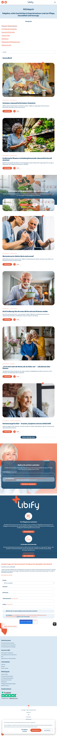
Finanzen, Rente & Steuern (9, 26)
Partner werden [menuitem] (4, 668)
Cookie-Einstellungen (2, 734)
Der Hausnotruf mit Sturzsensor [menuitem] (8, 645)
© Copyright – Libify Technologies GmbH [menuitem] (28, 710)
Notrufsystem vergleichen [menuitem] (7, 653)
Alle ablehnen (47, 730)
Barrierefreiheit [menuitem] (28, 719)
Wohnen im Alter (6, 45)
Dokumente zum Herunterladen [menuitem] (8, 658)
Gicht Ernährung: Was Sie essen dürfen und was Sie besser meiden (25, 311)
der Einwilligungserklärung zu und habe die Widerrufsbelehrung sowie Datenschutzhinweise (26, 615)
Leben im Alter (6, 35)
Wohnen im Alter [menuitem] (5, 685)
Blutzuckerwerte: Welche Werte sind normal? (18, 256)
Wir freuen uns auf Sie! (6, 575)
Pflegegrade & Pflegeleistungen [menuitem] (8, 683)
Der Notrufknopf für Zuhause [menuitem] (7, 643)
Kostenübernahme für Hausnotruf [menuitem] (9, 654)
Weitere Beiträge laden (28, 437)
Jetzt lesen (7, 111)
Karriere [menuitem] (3, 666)
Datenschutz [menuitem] (28, 717)
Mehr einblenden (28, 556)
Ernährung (13, 100)
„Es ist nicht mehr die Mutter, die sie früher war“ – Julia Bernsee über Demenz (26, 367)
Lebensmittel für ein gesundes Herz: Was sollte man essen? (28, 191)
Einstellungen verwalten (24, 730)
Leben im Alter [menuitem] (4, 674)
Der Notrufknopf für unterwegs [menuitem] (8, 646)
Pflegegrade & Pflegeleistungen (11, 42)
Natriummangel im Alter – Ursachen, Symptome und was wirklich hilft (27, 423)
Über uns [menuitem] (3, 664)
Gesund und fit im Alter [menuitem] (6, 680)
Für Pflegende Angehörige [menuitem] (7, 678)
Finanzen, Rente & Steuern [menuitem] (7, 676)
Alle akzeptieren (36, 730)
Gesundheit (6, 100)
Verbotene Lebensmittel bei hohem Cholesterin (19, 103)
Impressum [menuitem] (28, 712)
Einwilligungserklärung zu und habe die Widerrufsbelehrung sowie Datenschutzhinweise (26, 479)
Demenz (12, 363)
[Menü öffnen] (55, 2)
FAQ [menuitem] (2, 656)
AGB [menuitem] (28, 714)
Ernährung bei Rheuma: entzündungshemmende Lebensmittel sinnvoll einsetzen (27, 159)
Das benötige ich (28, 531)
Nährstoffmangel (15, 420)
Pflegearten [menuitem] (4, 681)
